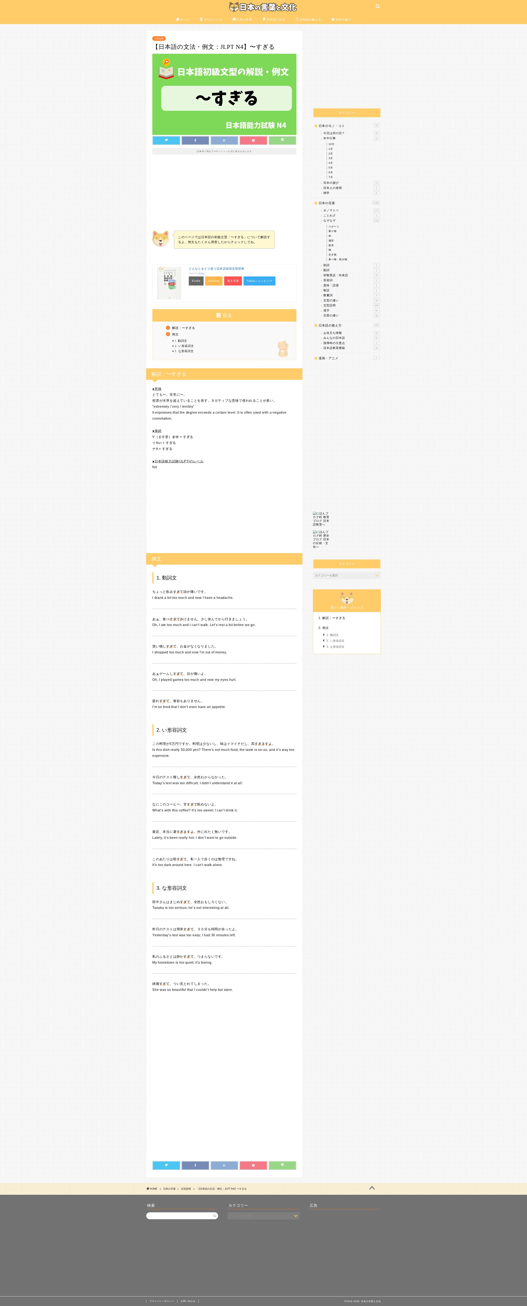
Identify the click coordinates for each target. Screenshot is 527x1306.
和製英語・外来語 (350, 275)
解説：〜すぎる (183, 328)
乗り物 (333, 231)
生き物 (333, 254)
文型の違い (350, 300)
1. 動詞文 (181, 340)
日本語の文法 (276, 19)
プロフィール (213, 19)
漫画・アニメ (348, 358)
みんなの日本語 (350, 337)
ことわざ (350, 215)
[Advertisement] (224, 195)
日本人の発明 (350, 188)
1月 (331, 148)
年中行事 (350, 138)
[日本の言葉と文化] (263, 12)
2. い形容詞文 (184, 346)
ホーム (184, 19)
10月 (332, 144)
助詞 (350, 265)
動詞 (350, 270)
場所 (331, 240)
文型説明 (158, 38)
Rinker (202, 273)
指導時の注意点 (350, 343)
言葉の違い (350, 315)
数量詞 (350, 295)
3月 (331, 158)
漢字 (350, 310)
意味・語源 (350, 285)
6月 (331, 172)
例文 (175, 334)
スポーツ (334, 226)
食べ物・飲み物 (338, 259)
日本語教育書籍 (350, 348)
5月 (331, 167)
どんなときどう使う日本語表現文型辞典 (216, 268)
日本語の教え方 (310, 19)
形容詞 (350, 280)
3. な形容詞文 (184, 351)
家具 (331, 245)
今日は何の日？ (350, 133)
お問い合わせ (188, 1301)
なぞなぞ (350, 220)
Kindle (196, 280)
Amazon (213, 280)
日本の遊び (343, 19)
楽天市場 (233, 280)
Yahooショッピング (259, 280)
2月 (331, 153)
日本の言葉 (244, 19)
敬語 (350, 290)
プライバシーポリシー (161, 1301)
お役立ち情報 (350, 333)
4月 (331, 162)
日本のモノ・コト (348, 126)
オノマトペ (350, 210)
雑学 (350, 192)
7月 (331, 177)
